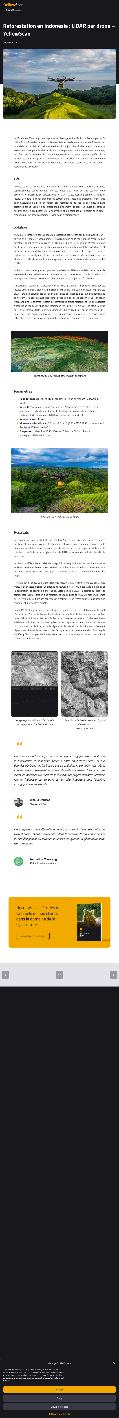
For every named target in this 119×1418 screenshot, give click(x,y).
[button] (114, 1363)
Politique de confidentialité (59, 1413)
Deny (59, 1398)
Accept (59, 1389)
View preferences (59, 1406)
